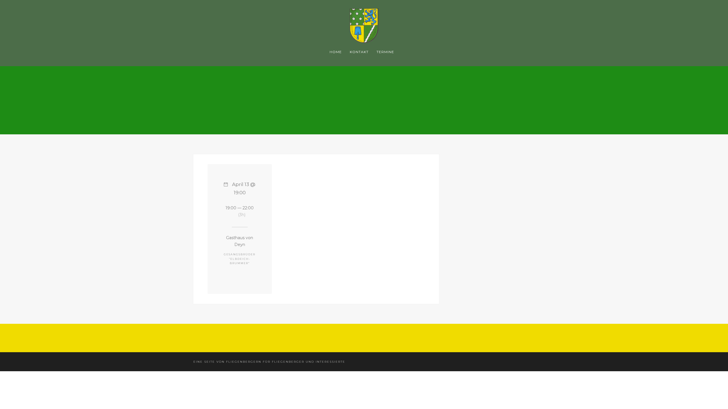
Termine (385, 52)
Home (336, 52)
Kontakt (359, 52)
